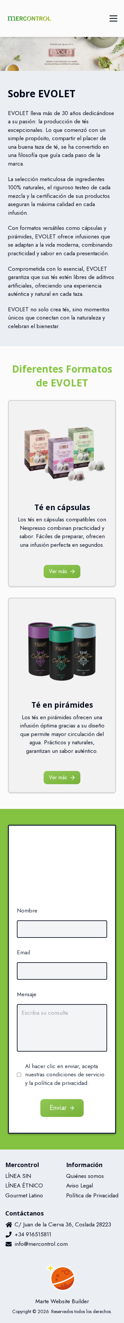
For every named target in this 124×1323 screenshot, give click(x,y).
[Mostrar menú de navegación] (113, 18)
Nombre (27, 910)
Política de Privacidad (92, 1195)
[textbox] (62, 1028)
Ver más (58, 571)
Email (23, 952)
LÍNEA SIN (18, 1176)
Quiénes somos (85, 1176)
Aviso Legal (79, 1185)
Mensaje (26, 994)
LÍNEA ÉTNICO (24, 1185)
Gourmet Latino (24, 1195)
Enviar (58, 1108)
